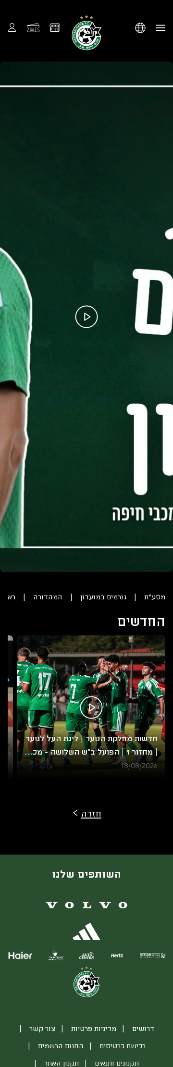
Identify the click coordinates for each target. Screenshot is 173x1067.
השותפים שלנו (86, 873)
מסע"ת (154, 597)
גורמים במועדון (103, 597)
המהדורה (47, 597)
